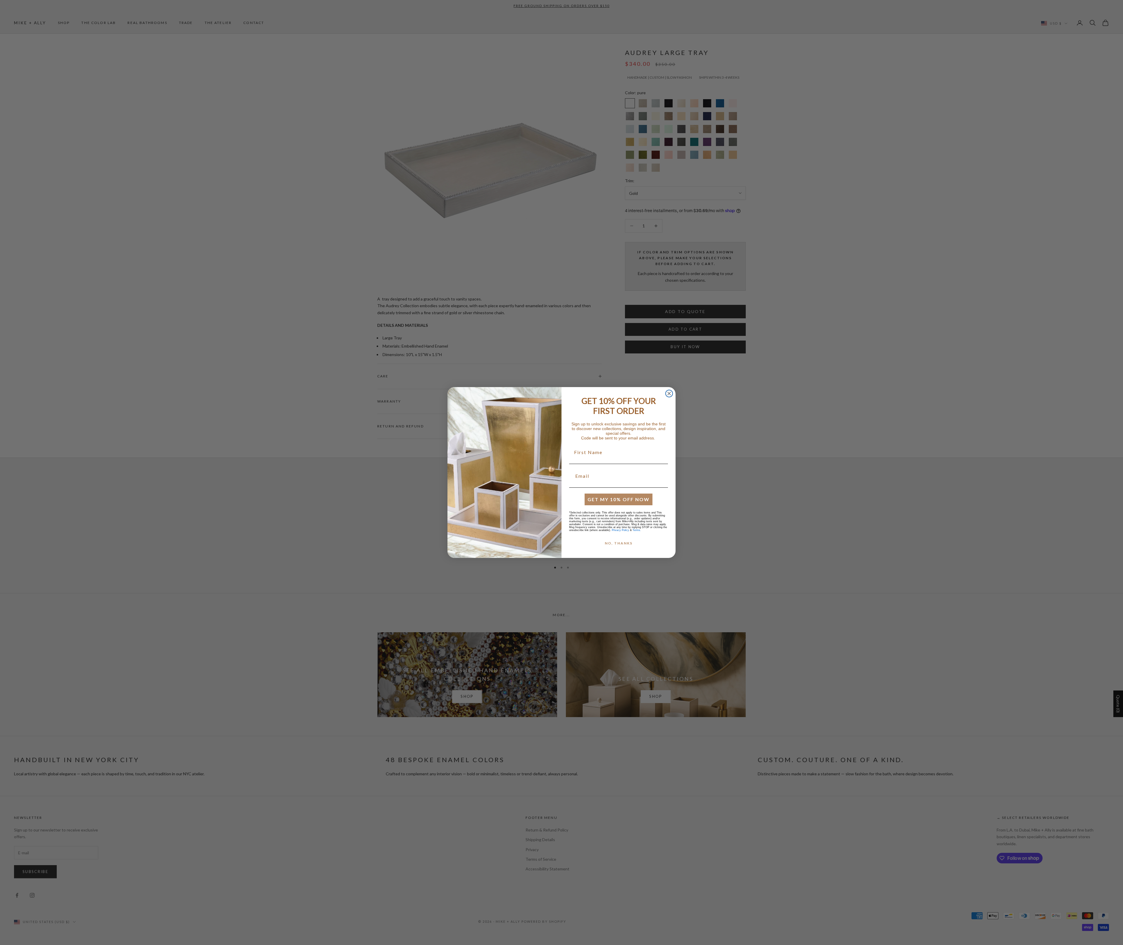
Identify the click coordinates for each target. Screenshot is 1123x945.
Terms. (637, 530)
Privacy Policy (620, 530)
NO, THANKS (619, 543)
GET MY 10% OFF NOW (619, 499)
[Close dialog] (669, 393)
